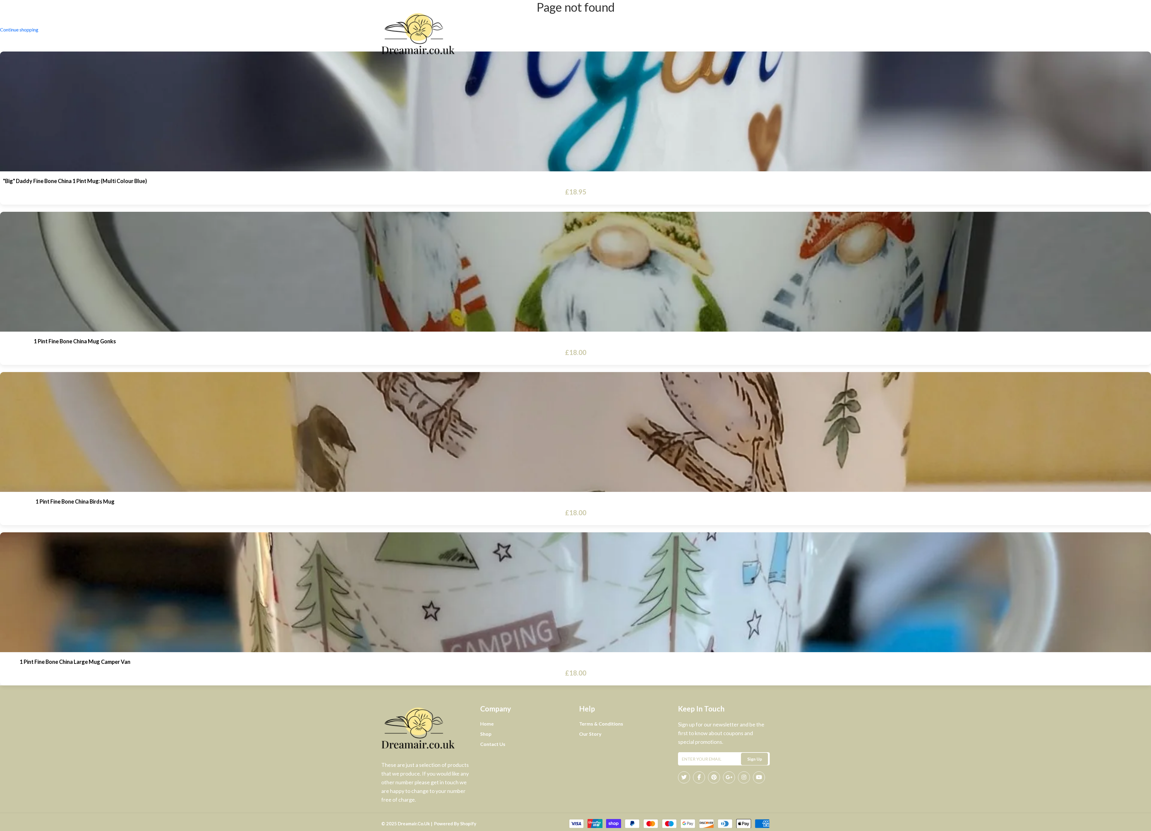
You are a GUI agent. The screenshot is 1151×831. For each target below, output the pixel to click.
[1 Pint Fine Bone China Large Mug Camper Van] (575, 592)
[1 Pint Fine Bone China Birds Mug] (575, 432)
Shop (635, 34)
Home (547, 34)
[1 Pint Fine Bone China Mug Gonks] (575, 272)
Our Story (590, 734)
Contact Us (605, 34)
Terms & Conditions (601, 723)
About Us (572, 34)
